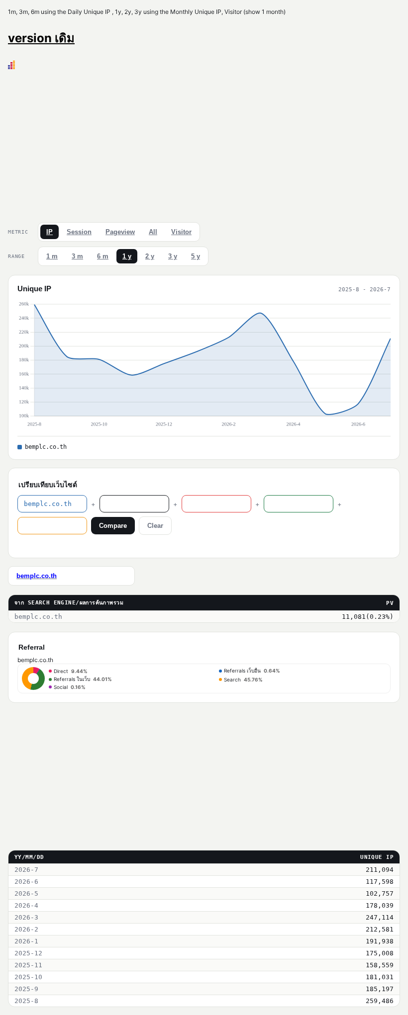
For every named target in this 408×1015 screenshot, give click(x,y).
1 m (52, 256)
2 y (149, 256)
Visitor (181, 232)
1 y (126, 256)
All (153, 232)
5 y (195, 256)
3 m (77, 256)
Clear (155, 525)
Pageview (120, 232)
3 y (172, 256)
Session (79, 232)
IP (49, 232)
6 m (102, 256)
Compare (113, 525)
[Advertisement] (204, 143)
